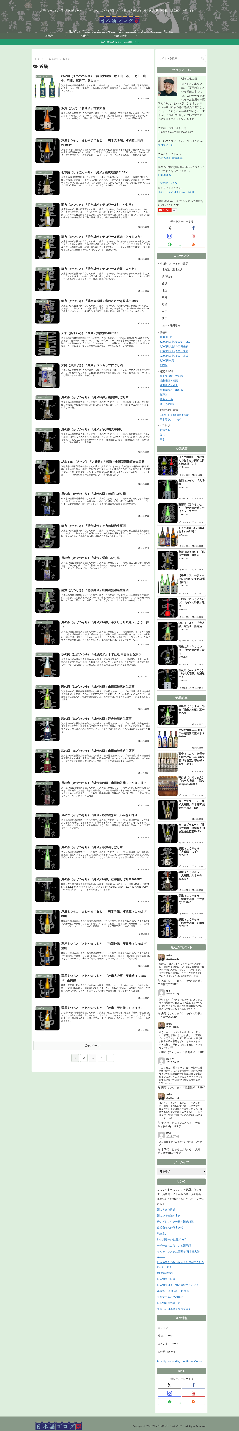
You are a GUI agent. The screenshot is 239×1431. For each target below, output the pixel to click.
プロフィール (165, 145)
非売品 (163, 365)
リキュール (166, 399)
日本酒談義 (164, 175)
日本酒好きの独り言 (168, 1303)
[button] (202, 58)
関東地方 (167, 276)
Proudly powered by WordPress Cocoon (180, 1361)
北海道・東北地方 (172, 269)
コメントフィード (168, 1343)
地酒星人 (162, 1233)
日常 (162, 439)
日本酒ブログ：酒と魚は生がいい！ (178, 1285)
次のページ (92, 1045)
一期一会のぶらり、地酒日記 (174, 1245)
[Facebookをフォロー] (193, 228)
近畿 (164, 304)
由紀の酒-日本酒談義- (170, 158)
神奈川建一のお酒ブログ (171, 1239)
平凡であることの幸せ (170, 1296)
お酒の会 (165, 430)
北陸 (164, 290)
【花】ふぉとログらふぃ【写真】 (177, 192)
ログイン (163, 1327)
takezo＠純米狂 (166, 1273)
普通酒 (163, 394)
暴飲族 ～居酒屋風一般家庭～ (174, 1291)
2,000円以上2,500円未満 (174, 355)
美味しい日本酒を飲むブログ (174, 1309)
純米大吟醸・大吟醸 (171, 376)
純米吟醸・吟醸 (169, 380)
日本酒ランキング (170, 419)
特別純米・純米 (169, 385)
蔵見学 (163, 434)
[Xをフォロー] (169, 228)
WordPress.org (166, 1351)
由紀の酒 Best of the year (174, 414)
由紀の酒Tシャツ (168, 182)
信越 (164, 283)
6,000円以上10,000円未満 (175, 341)
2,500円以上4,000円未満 (174, 351)
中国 (164, 311)
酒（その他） (167, 404)
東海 (164, 297)
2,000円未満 (167, 360)
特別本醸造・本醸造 (171, 390)
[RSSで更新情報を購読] (193, 244)
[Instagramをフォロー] (169, 236)
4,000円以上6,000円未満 (174, 346)
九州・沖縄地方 (171, 325)
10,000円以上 (167, 337)
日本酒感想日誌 (166, 1279)
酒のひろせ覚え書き (168, 1215)
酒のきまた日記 (166, 1209)
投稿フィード (165, 1335)
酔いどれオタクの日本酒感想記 (175, 1221)
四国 (164, 318)
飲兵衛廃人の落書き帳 (170, 1227)
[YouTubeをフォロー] (193, 236)
